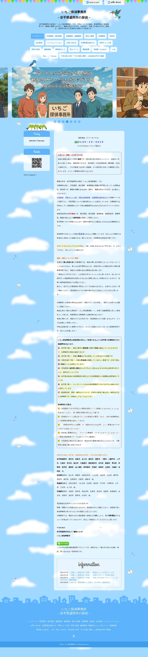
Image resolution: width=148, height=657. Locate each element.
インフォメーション (54, 43)
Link (114, 49)
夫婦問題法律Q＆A (88, 43)
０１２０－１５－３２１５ (91, 142)
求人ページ (74, 49)
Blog (44, 56)
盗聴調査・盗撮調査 (73, 36)
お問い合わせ (116, 2)
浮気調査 (60, 197)
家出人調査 (90, 36)
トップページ (37, 36)
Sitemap (54, 56)
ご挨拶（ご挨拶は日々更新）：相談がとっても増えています (92, 572)
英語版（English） (101, 49)
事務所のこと (60, 49)
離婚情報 (47, 49)
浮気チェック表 (105, 43)
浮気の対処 (36, 49)
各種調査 (101, 36)
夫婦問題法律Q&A (99, 197)
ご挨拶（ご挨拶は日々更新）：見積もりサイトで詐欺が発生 (92, 575)
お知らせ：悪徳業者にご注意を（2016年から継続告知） (90, 582)
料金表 (112, 36)
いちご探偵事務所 (69, 644)
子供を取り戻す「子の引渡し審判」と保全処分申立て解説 (82, 56)
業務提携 (86, 49)
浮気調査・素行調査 (54, 36)
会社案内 (39, 43)
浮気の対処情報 (84, 197)
